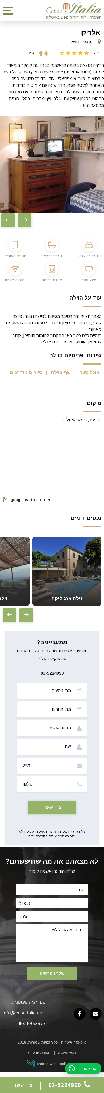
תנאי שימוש (67, 1052)
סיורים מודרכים (26, 372)
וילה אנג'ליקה (66, 598)
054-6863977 (31, 1023)
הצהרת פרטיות (40, 1052)
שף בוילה (61, 372)
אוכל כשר (89, 372)
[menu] (8, 11)
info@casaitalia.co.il (24, 1013)
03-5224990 (52, 673)
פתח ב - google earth (30, 500)
